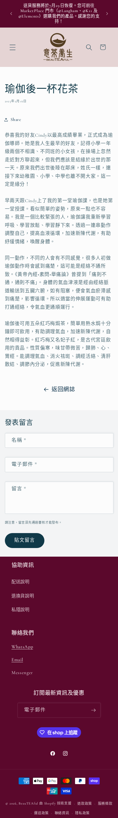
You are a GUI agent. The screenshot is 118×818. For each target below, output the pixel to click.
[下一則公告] (107, 13)
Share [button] (16, 119)
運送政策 (41, 813)
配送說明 (20, 581)
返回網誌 (63, 389)
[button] (12, 47)
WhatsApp (22, 647)
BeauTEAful (28, 804)
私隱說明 (20, 609)
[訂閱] (93, 710)
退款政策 (84, 804)
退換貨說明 (22, 596)
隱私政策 (82, 813)
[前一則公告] (11, 13)
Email (17, 660)
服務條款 (105, 804)
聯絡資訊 (62, 813)
